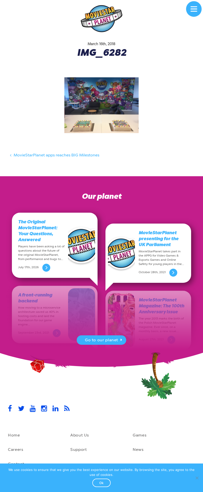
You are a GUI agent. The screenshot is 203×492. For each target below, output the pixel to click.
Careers (15, 449)
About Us (79, 435)
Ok (101, 483)
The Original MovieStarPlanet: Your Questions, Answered (37, 231)
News (138, 449)
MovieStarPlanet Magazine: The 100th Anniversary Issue (161, 306)
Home (14, 435)
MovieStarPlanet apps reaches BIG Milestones (56, 155)
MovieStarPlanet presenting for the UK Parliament (158, 239)
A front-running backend (35, 298)
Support (78, 449)
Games (139, 435)
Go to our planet (101, 340)
